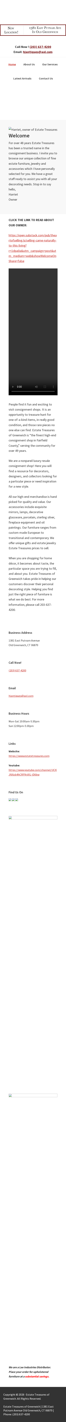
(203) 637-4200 (40, 47)
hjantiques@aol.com (37, 52)
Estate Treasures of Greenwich (33, 11)
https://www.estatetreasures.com (29, 756)
